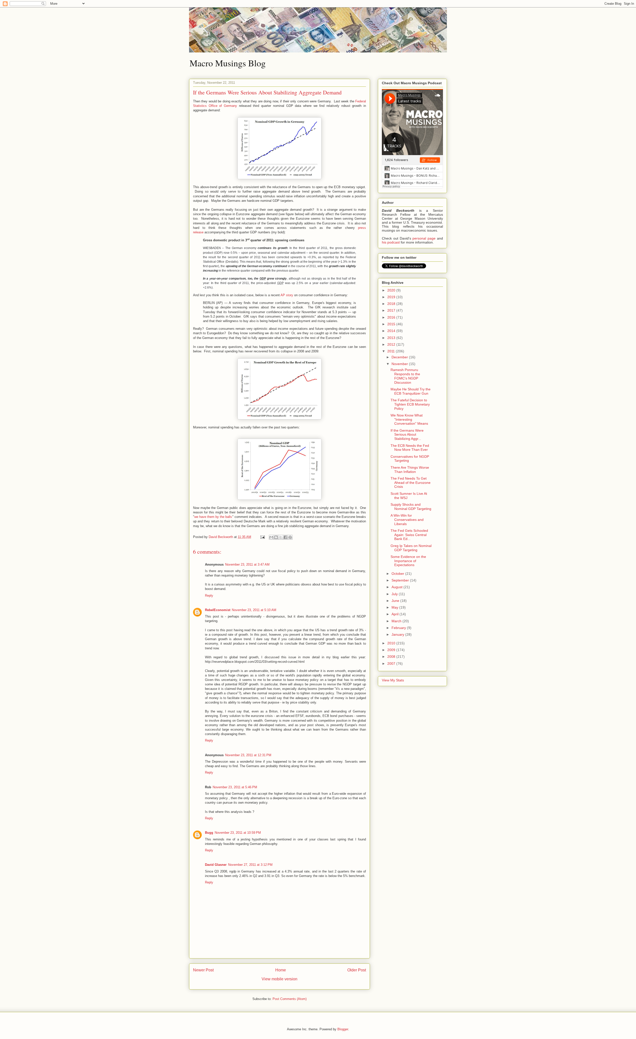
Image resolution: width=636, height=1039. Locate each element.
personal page (424, 238)
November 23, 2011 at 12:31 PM (248, 755)
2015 (391, 324)
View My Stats (393, 680)
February (399, 628)
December (400, 357)
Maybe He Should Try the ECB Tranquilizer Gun (411, 391)
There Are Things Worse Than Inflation (410, 469)
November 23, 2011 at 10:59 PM (238, 832)
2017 (391, 310)
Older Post (356, 970)
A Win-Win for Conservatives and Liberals (407, 519)
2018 (391, 304)
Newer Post (203, 970)
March (397, 621)
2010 (391, 643)
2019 (391, 297)
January (398, 634)
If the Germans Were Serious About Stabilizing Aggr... (407, 434)
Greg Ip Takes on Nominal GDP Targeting (411, 548)
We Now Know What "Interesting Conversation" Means (409, 419)
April (395, 614)
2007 (391, 663)
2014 (391, 331)
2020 (391, 290)
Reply (209, 595)
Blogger (342, 1029)
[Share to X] (280, 537)
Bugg (209, 832)
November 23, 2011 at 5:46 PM (235, 787)
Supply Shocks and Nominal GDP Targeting (411, 506)
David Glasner (216, 865)
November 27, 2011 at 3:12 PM (250, 865)
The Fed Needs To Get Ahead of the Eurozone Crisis (411, 482)
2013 (391, 338)
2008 (391, 657)
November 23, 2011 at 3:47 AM (247, 564)
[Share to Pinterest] (290, 537)
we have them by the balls (213, 517)
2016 (391, 317)
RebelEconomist (217, 610)
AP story (286, 295)
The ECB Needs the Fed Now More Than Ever (410, 448)
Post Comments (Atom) (290, 999)
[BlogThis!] (276, 537)
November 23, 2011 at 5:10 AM (254, 610)
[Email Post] (262, 537)
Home (280, 970)
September (401, 580)
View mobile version (279, 979)
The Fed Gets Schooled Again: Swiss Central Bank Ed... (409, 535)
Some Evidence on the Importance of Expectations (408, 561)
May (395, 607)
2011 (391, 351)
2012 (391, 344)
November (400, 364)
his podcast (391, 242)
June (396, 601)
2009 (391, 650)
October (398, 574)
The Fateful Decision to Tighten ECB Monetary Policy (410, 404)
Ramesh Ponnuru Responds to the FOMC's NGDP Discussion (405, 376)
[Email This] (271, 537)
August (397, 587)
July (395, 594)
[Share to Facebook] (285, 537)
